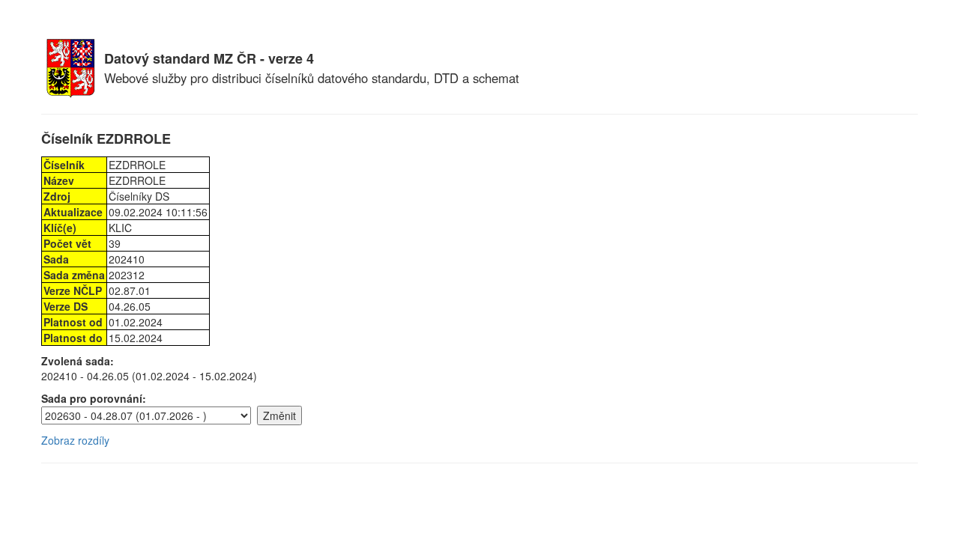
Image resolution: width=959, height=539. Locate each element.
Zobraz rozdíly (75, 440)
